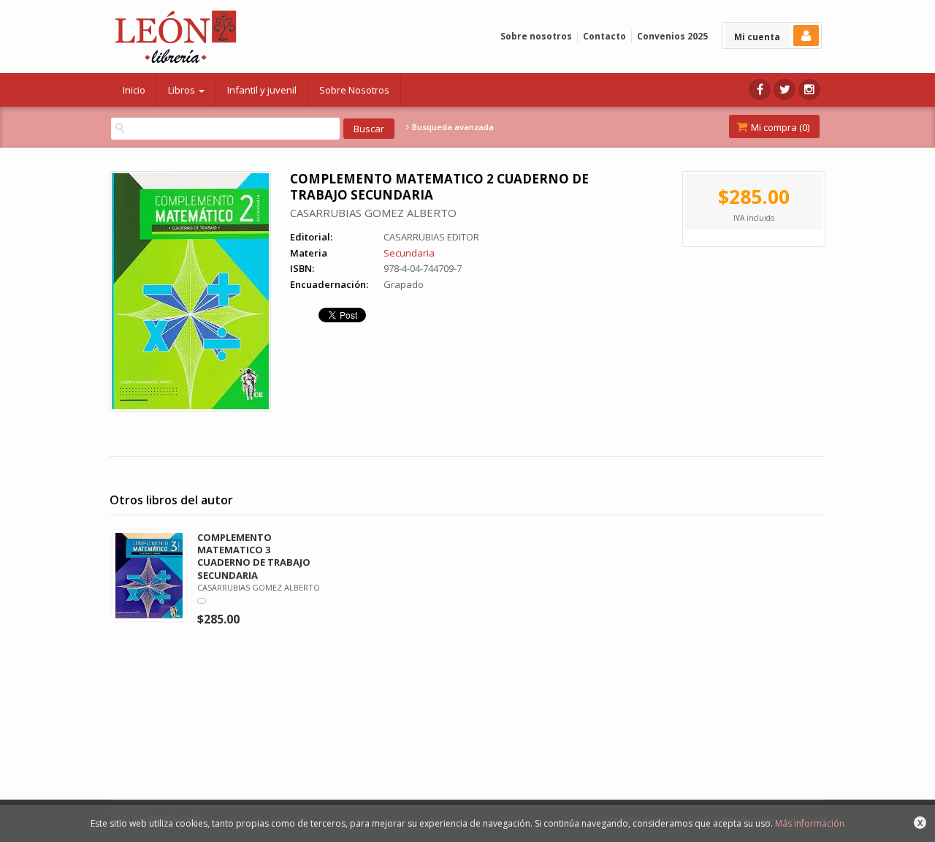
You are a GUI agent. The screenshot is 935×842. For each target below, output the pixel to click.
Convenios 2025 (672, 36)
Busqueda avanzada (452, 127)
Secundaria (409, 252)
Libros (182, 89)
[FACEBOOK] (760, 89)
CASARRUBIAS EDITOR (431, 236)
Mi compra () (779, 127)
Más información (809, 823)
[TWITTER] (784, 89)
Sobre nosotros (536, 36)
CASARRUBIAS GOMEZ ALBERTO (373, 212)
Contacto (604, 36)
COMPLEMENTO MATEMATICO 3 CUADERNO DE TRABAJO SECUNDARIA (253, 556)
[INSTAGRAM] (809, 89)
